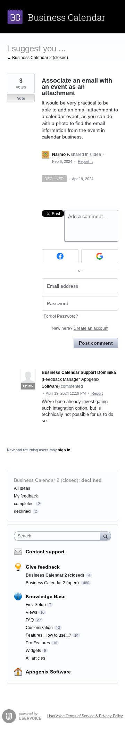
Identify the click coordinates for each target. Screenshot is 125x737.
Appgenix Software (48, 672)
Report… (85, 161)
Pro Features (38, 642)
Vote (21, 98)
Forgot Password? (61, 316)
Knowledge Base (46, 596)
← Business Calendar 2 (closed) (37, 57)
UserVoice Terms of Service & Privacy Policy (85, 716)
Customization (39, 627)
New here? (80, 328)
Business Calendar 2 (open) (53, 582)
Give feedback (43, 567)
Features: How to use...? (48, 635)
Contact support (45, 551)
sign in (64, 450)
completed (24, 503)
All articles (35, 658)
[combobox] (58, 536)
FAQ (30, 620)
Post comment (96, 343)
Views (31, 612)
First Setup (36, 604)
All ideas (22, 488)
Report (97, 393)
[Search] (105, 535)
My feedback (26, 496)
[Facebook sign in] (60, 256)
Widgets (33, 650)
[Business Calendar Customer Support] (62, 17)
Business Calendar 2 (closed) (46, 480)
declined (91, 480)
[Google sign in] (99, 256)
